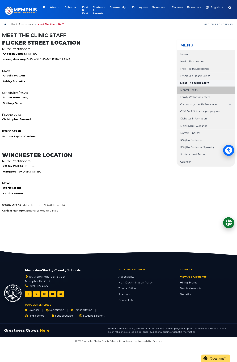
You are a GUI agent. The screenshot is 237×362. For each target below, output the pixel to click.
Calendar (185, 161)
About (54, 7)
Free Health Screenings (194, 68)
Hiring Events (188, 282)
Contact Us (125, 300)
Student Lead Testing (193, 154)
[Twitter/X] (36, 294)
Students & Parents (98, 10)
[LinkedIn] (60, 294)
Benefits (185, 294)
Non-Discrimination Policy (135, 282)
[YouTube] (52, 294)
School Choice (64, 315)
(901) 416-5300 (38, 285)
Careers (177, 7)
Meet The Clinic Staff (194, 82)
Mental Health (189, 90)
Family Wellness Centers (195, 97)
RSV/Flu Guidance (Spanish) (197, 147)
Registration (56, 310)
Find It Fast (85, 10)
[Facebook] (28, 294)
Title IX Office (127, 288)
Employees (140, 7)
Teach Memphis (190, 288)
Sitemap (124, 294)
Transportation (83, 310)
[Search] (230, 8)
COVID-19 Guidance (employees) (200, 111)
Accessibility (126, 276)
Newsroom (159, 7)
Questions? (218, 358)
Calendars (194, 7)
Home (184, 54)
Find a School (37, 315)
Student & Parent (93, 315)
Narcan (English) (190, 133)
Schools (70, 7)
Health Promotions (22, 24)
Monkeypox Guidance (193, 125)
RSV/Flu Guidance (191, 140)
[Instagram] (44, 294)
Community (117, 7)
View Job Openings (193, 276)
